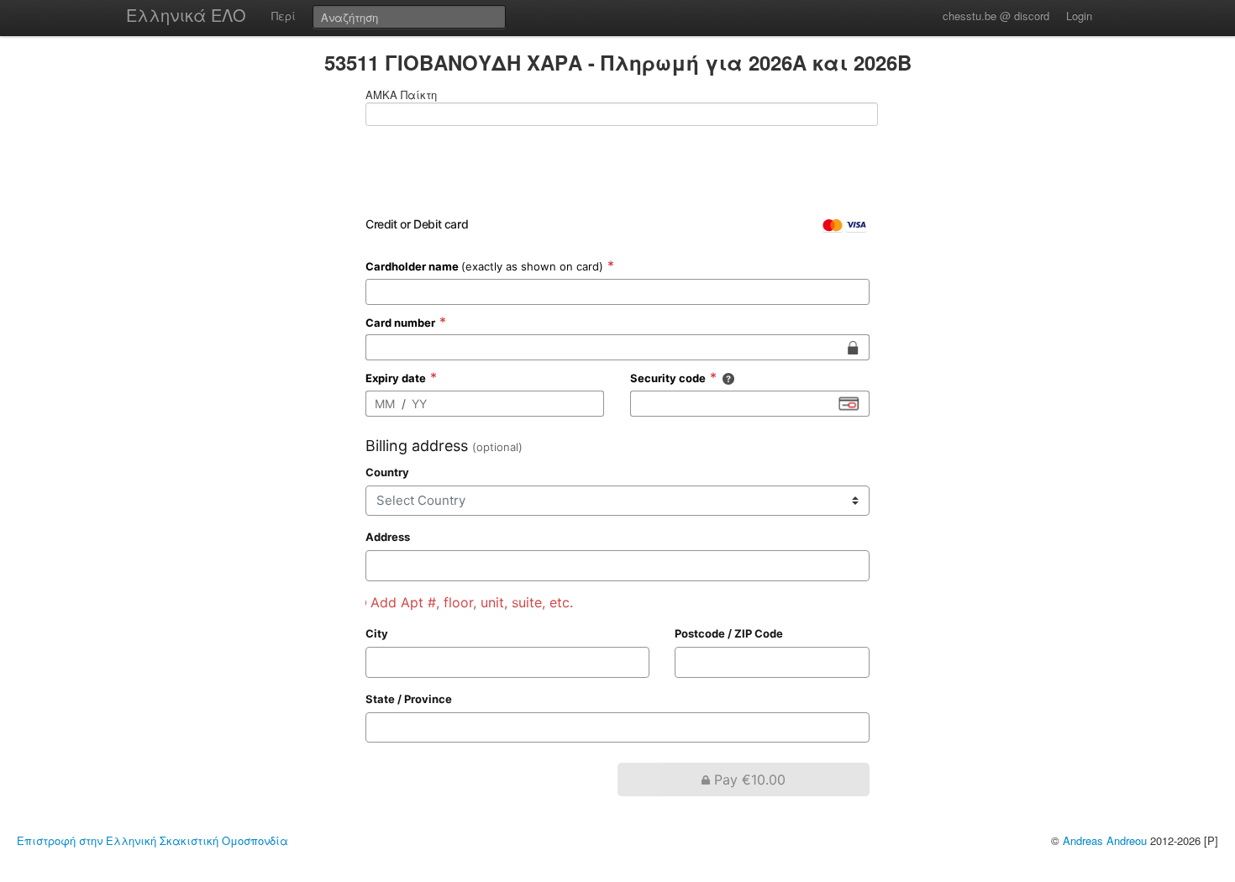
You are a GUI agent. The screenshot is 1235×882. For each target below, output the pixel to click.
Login (1079, 16)
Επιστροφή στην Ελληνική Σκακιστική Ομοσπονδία (152, 840)
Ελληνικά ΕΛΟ (186, 15)
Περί (283, 16)
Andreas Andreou (1105, 840)
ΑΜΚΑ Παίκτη (401, 94)
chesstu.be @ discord (996, 16)
